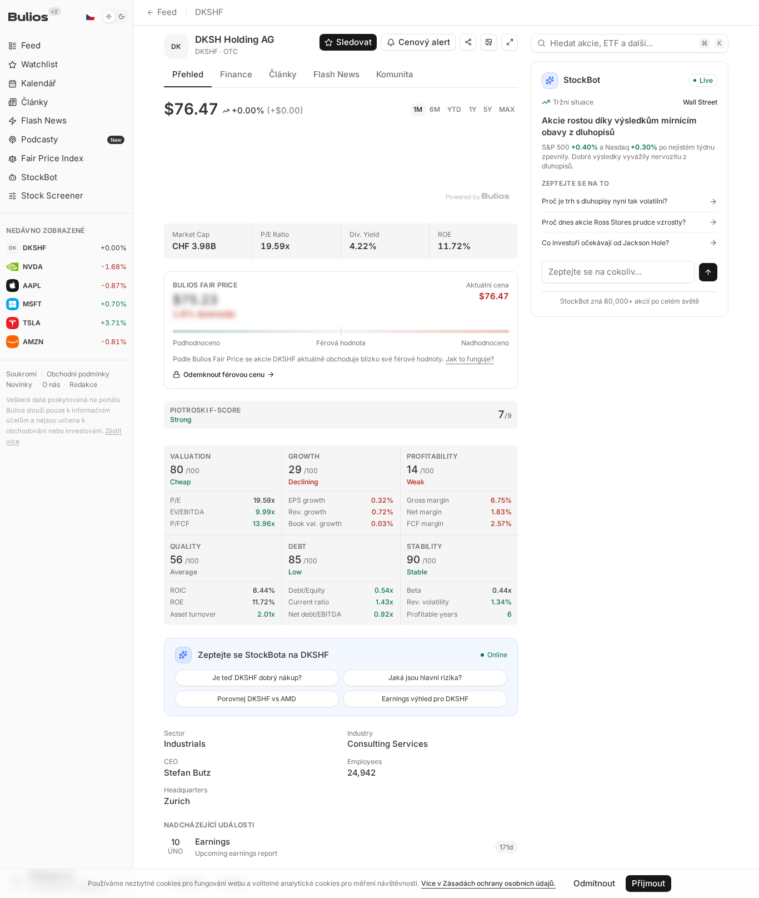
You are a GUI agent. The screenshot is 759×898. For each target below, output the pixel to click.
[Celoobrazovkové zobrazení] (509, 42)
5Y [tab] (487, 109)
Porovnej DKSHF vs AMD (256, 698)
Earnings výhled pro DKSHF (425, 698)
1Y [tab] (472, 109)
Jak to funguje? (470, 359)
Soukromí (21, 374)
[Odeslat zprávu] (708, 272)
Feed (167, 12)
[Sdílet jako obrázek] (489, 42)
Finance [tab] (236, 74)
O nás (51, 384)
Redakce (83, 384)
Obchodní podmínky (78, 374)
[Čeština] (90, 16)
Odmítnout (594, 883)
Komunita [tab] (394, 74)
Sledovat (354, 42)
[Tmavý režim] (115, 16)
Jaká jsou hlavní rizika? (425, 677)
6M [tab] (435, 109)
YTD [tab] (454, 109)
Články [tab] (283, 74)
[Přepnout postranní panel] (133, 449)
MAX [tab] (507, 109)
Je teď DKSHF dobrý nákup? (257, 677)
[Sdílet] (468, 42)
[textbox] (618, 272)
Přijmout (648, 883)
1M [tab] (417, 109)
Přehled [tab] (187, 74)
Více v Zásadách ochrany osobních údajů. (488, 883)
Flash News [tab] (336, 74)
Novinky (19, 384)
